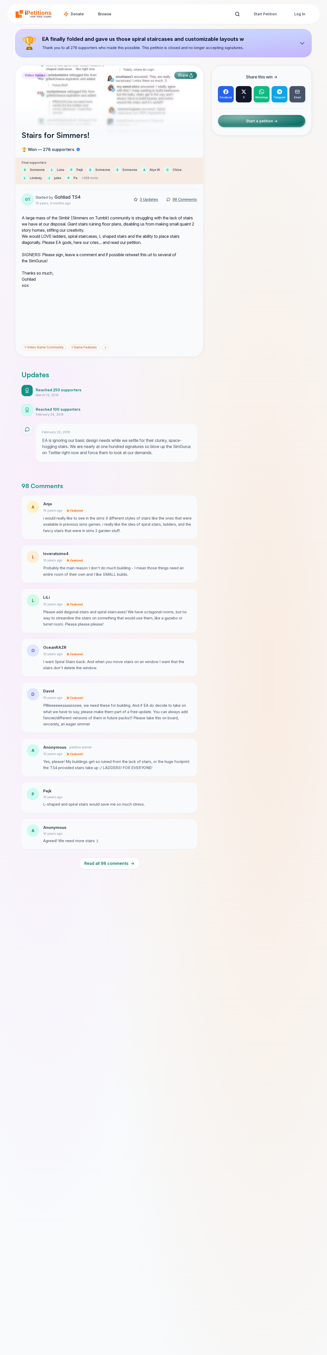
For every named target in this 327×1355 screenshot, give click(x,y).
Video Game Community (44, 347)
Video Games (35, 75)
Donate (77, 14)
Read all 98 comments (109, 863)
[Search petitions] (237, 14)
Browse (104, 14)
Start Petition (265, 14)
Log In (299, 14)
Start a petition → (261, 121)
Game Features (84, 347)
